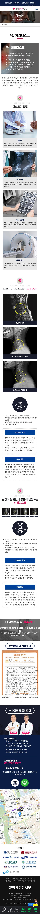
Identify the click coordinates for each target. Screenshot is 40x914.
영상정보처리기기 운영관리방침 (15, 881)
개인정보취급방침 (11, 878)
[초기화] (37, 820)
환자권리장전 (29, 878)
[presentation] (19, 701)
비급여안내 (31, 881)
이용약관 (21, 878)
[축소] (37, 816)
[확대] (37, 813)
